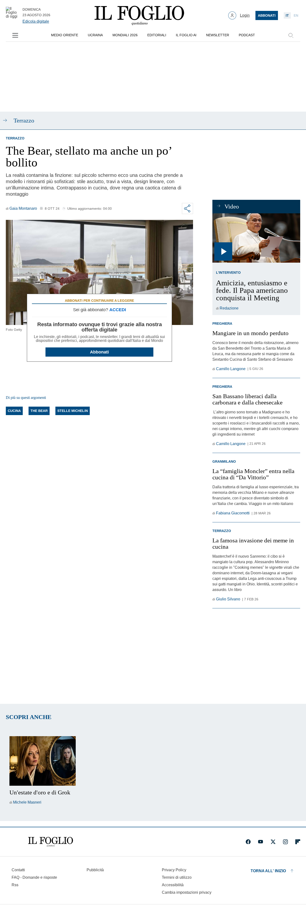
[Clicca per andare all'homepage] (50, 842)
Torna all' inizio (268, 871)
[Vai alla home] (139, 15)
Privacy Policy (174, 870)
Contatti (18, 870)
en (296, 15)
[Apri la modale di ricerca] (290, 35)
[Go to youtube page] (260, 841)
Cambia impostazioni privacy (186, 892)
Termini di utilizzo (177, 877)
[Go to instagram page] (285, 841)
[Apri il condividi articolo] (187, 208)
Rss (15, 885)
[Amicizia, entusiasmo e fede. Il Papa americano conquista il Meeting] (256, 238)
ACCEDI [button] (117, 309)
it (287, 15)
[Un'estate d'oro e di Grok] (42, 761)
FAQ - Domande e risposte (34, 877)
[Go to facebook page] (248, 841)
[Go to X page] (273, 841)
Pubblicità (95, 870)
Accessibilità (173, 885)
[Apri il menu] (15, 35)
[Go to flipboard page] (297, 841)
